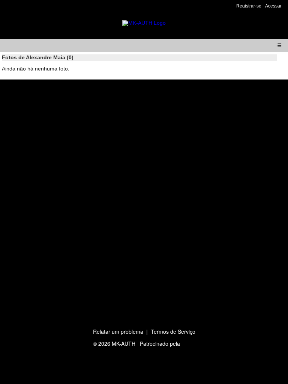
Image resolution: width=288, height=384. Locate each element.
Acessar (273, 6)
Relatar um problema (118, 331)
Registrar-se (248, 6)
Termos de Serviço (173, 331)
